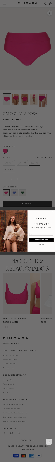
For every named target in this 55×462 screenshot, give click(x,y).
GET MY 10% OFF (41, 239)
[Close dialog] (53, 212)
